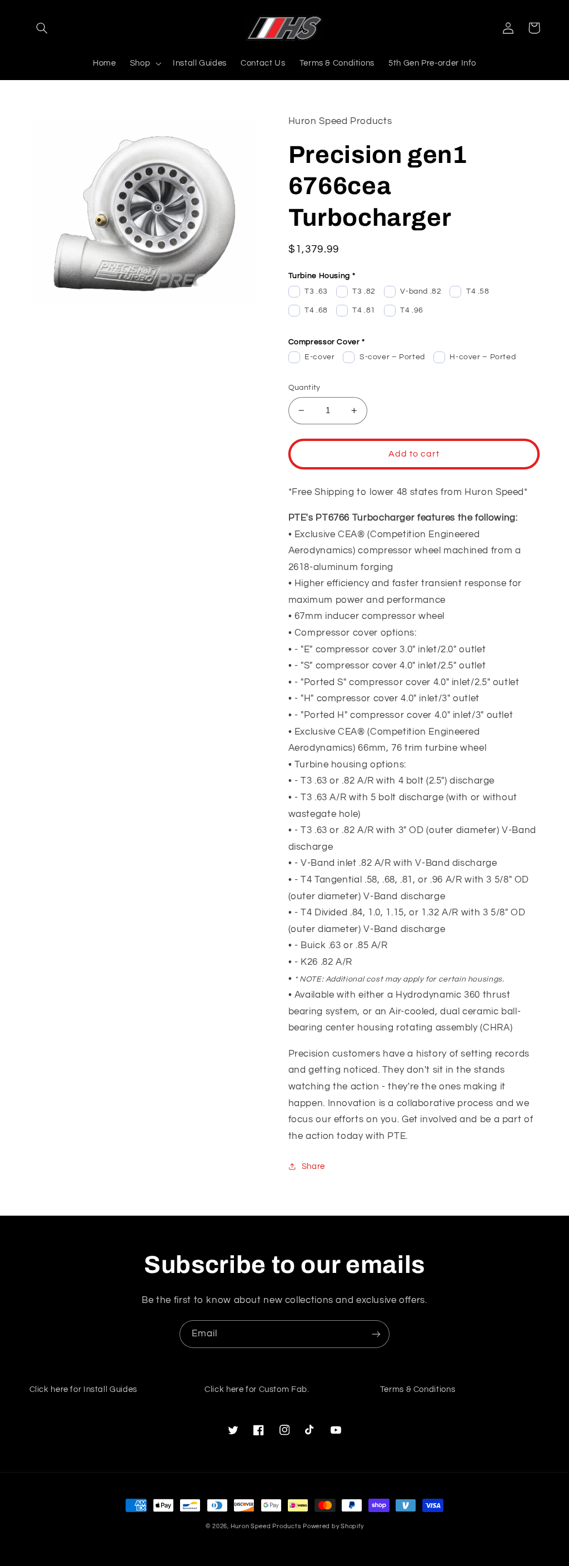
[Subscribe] (376, 1333)
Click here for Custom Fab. (256, 1389)
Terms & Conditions (417, 1389)
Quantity (304, 388)
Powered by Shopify (333, 1526)
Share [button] (313, 1166)
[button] (42, 28)
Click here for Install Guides (83, 1389)
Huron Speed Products (266, 1526)
